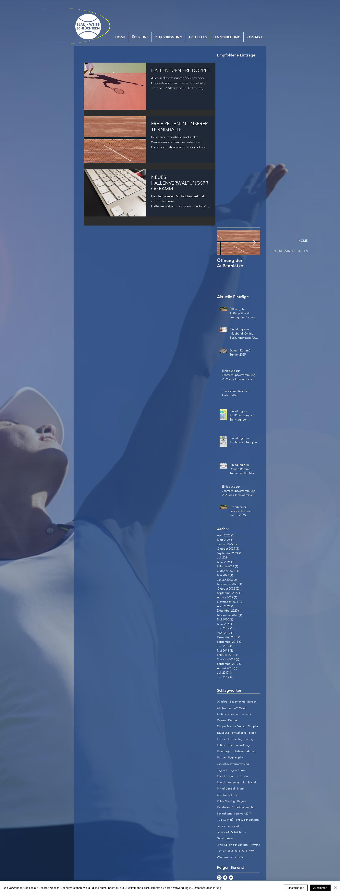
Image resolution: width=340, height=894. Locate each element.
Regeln (241, 801)
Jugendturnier (238, 770)
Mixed (252, 782)
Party (238, 795)
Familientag (235, 739)
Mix (243, 782)
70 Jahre (222, 701)
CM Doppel (224, 708)
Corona (246, 714)
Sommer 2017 (242, 813)
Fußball (221, 745)
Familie (221, 739)
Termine (255, 844)
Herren (221, 757)
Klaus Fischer (225, 776)
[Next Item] (254, 242)
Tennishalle (233, 826)
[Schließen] (335, 888)
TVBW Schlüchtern (247, 819)
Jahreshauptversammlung (233, 763)
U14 (237, 850)
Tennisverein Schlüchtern (232, 844)
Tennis (221, 826)
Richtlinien (223, 807)
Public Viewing (226, 801)
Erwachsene (239, 732)
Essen (252, 732)
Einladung (223, 732)
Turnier (221, 850)
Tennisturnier (225, 838)
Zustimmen (320, 888)
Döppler (253, 726)
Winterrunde (225, 857)
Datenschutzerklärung (207, 888)
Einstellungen (295, 888)
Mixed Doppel (226, 788)
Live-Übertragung (228, 782)
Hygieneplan (236, 757)
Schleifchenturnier (243, 807)
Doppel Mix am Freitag (231, 726)
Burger (251, 701)
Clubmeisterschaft (228, 714)
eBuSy (239, 857)
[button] (294, 241)
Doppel (232, 720)
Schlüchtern (224, 813)
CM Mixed (240, 708)
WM (251, 850)
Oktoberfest (224, 795)
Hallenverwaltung (239, 745)
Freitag (249, 739)
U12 (230, 850)
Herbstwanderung (245, 751)
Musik (240, 788)
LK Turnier (242, 776)
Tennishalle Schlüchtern (231, 832)
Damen (221, 720)
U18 (244, 850)
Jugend (222, 770)
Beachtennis (237, 701)
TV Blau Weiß (225, 819)
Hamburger (224, 751)
